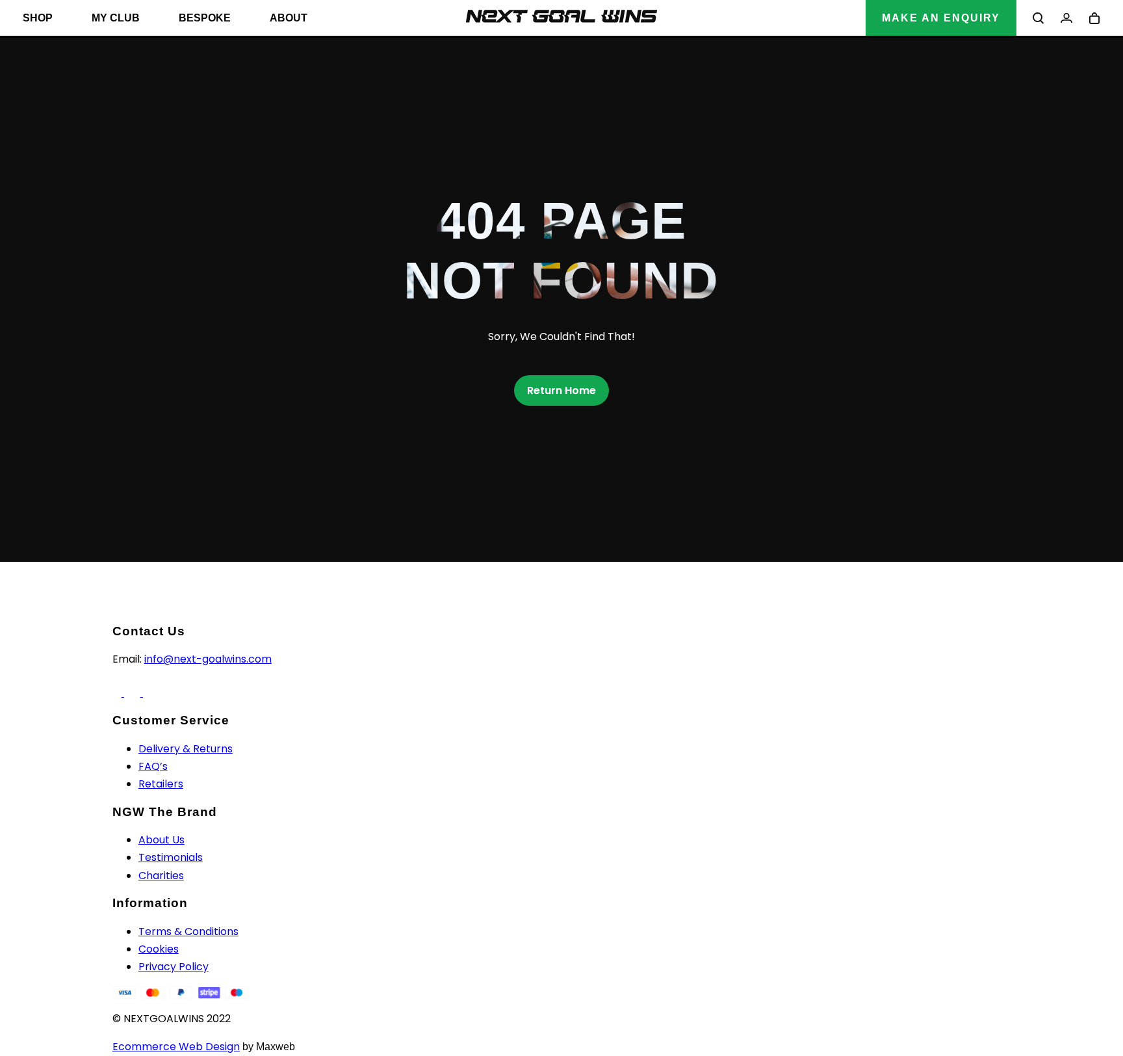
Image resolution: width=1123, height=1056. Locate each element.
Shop (38, 17)
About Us (161, 839)
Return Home (561, 390)
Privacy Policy (173, 966)
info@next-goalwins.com (208, 659)
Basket (1094, 17)
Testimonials (170, 857)
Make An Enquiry (941, 17)
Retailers (160, 783)
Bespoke (205, 17)
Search (1038, 17)
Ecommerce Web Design (176, 1046)
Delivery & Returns (185, 748)
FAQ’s (153, 766)
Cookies (158, 949)
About (288, 17)
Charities (161, 875)
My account (1066, 18)
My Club (116, 17)
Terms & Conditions (188, 931)
